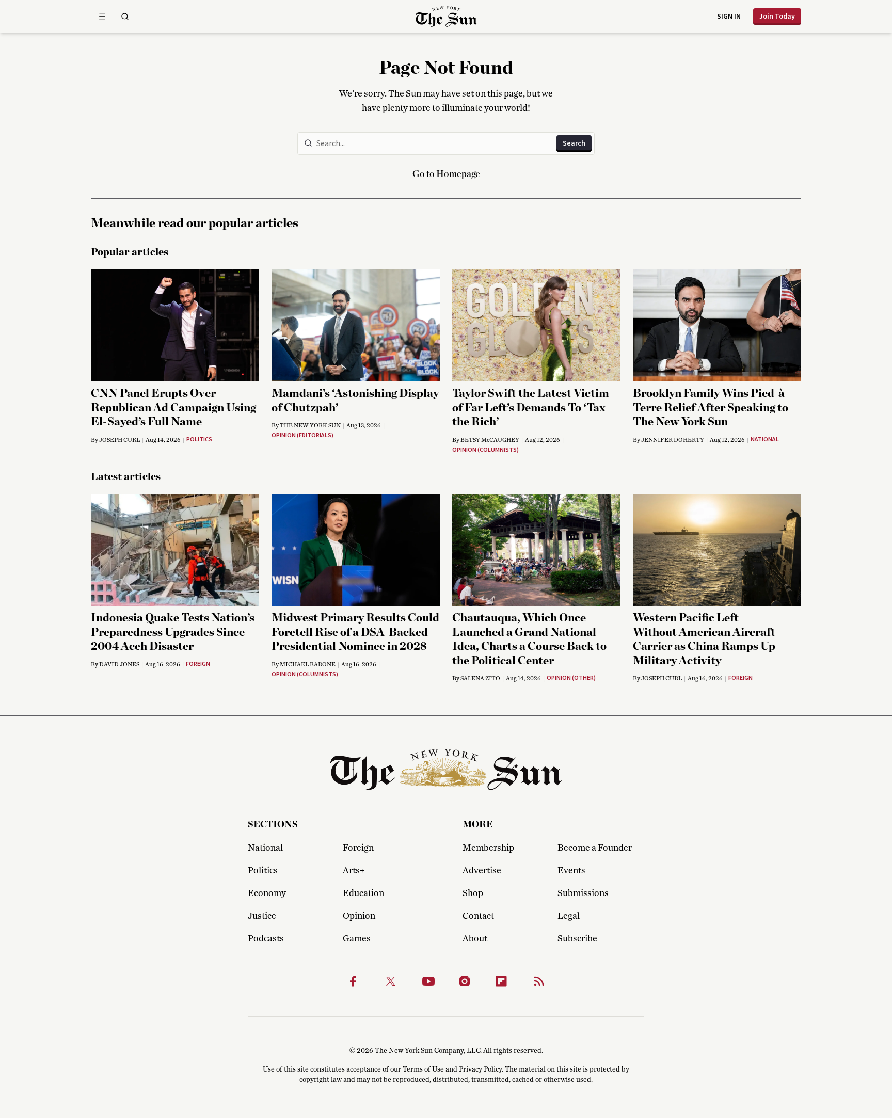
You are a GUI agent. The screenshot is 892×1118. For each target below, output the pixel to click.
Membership (488, 848)
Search (574, 143)
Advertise (482, 870)
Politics (263, 870)
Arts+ (353, 870)
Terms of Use (423, 1069)
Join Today (777, 16)
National (265, 848)
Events (571, 870)
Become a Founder (595, 848)
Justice (262, 916)
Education (363, 893)
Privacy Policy (480, 1069)
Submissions (583, 893)
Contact (478, 916)
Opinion (359, 916)
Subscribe (577, 939)
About (475, 939)
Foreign (358, 848)
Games (357, 939)
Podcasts (266, 939)
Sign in (729, 16)
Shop (473, 893)
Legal (569, 916)
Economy (267, 893)
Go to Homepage (446, 174)
